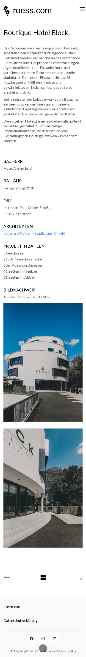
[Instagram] (43, 638)
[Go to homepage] (27, 30)
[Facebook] (31, 638)
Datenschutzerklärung (20, 620)
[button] (76, 9)
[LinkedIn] (54, 638)
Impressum (11, 606)
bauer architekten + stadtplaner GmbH (34, 233)
